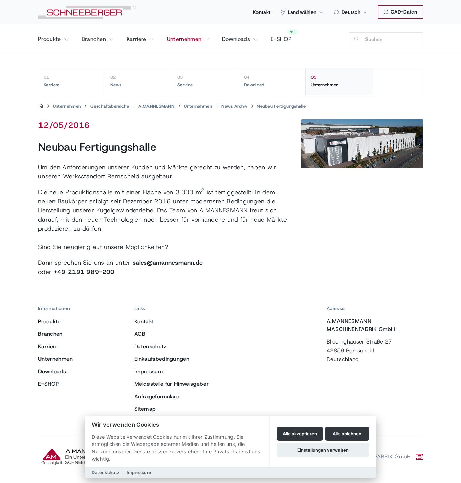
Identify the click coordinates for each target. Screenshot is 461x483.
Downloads (237, 39)
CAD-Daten (403, 12)
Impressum (148, 371)
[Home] (40, 106)
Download (254, 81)
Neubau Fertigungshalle (281, 106)
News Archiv (234, 106)
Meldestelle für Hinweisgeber (171, 383)
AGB (139, 333)
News (115, 81)
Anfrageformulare (156, 396)
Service (185, 81)
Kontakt (261, 12)
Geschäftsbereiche (109, 106)
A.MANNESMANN (156, 106)
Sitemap (145, 408)
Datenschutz (150, 346)
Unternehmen (185, 39)
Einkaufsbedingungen (161, 358)
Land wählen (302, 12)
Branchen (95, 39)
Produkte (50, 39)
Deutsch (351, 12)
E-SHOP (281, 39)
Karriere (137, 39)
